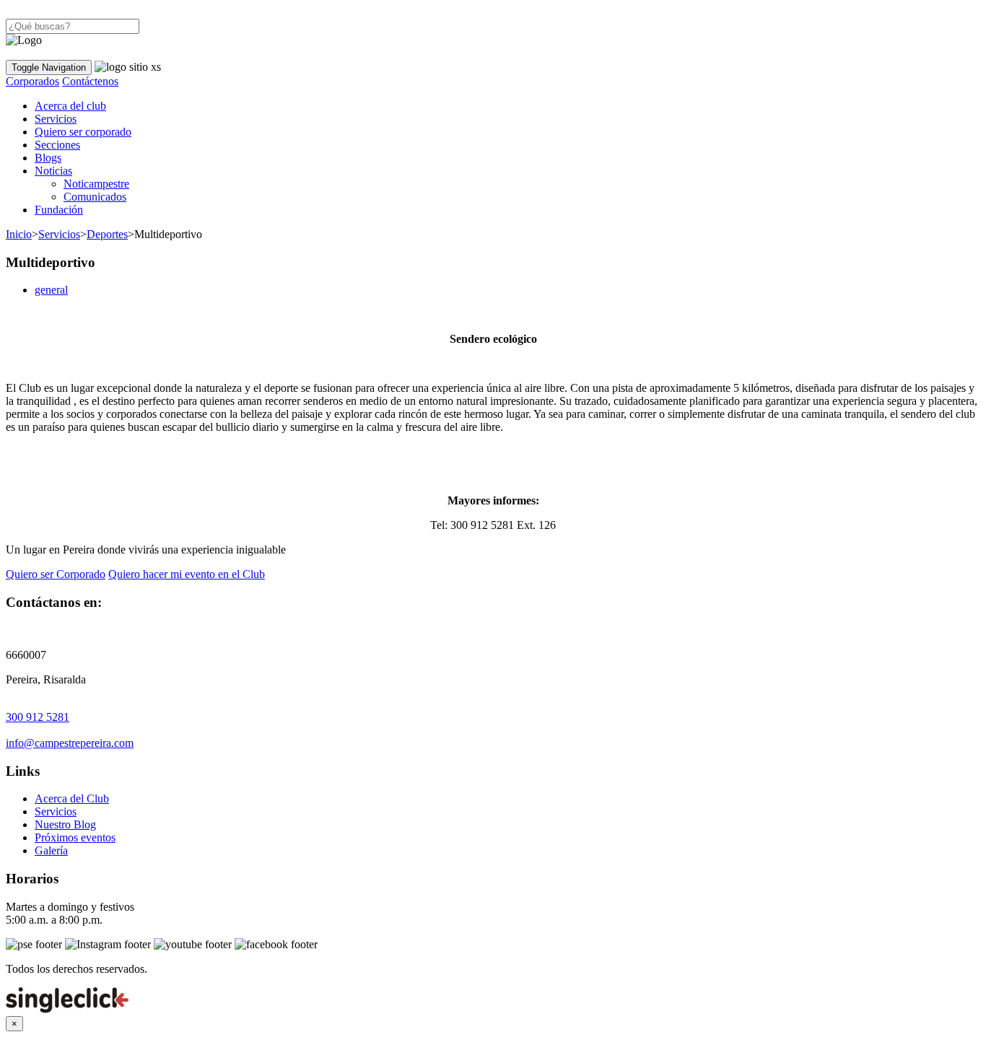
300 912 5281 (37, 717)
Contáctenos (90, 81)
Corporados (32, 81)
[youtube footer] (193, 944)
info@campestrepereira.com (70, 743)
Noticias (53, 171)
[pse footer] (34, 944)
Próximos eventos (75, 837)
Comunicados (95, 197)
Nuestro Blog (65, 824)
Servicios (56, 119)
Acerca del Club (72, 798)
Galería (51, 850)
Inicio (19, 234)
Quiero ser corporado (83, 132)
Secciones (57, 145)
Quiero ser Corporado (55, 574)
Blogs (48, 158)
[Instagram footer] (108, 944)
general (51, 290)
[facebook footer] (276, 944)
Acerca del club (70, 106)
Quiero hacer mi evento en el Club (186, 574)
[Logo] (24, 40)
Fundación (59, 210)
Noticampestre (96, 184)
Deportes (107, 234)
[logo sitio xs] (128, 67)
